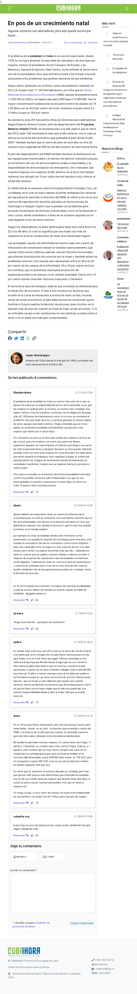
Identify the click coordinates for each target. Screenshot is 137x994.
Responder (19, 491)
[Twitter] (16, 338)
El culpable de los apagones (123, 167)
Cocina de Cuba (122, 183)
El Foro (121, 158)
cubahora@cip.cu (104, 968)
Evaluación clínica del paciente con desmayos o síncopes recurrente (123, 258)
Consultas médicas (123, 239)
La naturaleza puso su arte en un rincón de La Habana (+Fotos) (123, 295)
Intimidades (123, 218)
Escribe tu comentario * (24, 870)
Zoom (120, 278)
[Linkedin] (23, 338)
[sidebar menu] (10, 8)
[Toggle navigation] (127, 9)
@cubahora (100, 964)
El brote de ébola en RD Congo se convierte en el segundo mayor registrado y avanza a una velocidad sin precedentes (115, 94)
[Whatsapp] (28, 338)
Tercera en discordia (123, 225)
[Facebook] (10, 338)
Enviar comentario (82, 923)
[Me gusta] (32, 492)
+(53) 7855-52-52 (104, 959)
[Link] (34, 338)
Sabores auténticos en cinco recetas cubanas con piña (123, 200)
